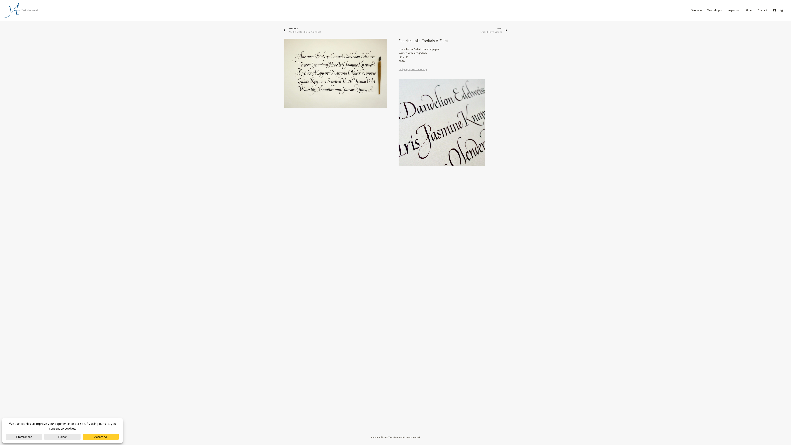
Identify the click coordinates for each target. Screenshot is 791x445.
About (748, 10)
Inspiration (734, 10)
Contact (762, 10)
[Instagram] (782, 10)
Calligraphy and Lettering (413, 69)
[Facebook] (775, 10)
